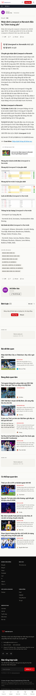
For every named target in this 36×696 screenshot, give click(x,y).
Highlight (21, 595)
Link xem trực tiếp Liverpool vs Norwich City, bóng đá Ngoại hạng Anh (22, 153)
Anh (7, 18)
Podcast (3, 592)
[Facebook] (3, 653)
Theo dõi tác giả (16, 294)
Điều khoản (4, 616)
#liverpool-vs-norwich (9, 262)
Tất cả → (7, 6)
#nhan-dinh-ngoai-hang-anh (11, 256)
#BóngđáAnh (20, 359)
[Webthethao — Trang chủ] (6, 2)
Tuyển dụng (4, 614)
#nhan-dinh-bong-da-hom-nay (11, 271)
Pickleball (3, 573)
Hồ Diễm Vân (9, 13)
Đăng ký (22, 314)
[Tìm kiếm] (22, 2)
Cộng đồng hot (22, 597)
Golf (2, 576)
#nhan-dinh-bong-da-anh (9, 259)
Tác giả (20, 600)
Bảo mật (3, 619)
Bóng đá (3, 18)
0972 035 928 (16, 645)
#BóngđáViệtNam (21, 387)
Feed (20, 592)
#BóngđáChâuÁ (20, 423)
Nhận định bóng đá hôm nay (22, 141)
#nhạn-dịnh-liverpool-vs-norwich (12, 268)
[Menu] (33, 2)
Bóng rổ (3, 567)
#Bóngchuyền (20, 440)
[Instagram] (11, 653)
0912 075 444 (7, 645)
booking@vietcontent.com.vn (10, 642)
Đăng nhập (28, 2)
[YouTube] (7, 653)
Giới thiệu (3, 608)
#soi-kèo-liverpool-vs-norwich (11, 265)
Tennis (2, 570)
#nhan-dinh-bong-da (8, 253)
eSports (3, 581)
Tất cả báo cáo (22, 565)
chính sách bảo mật (16, 672)
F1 (1, 578)
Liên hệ (3, 611)
